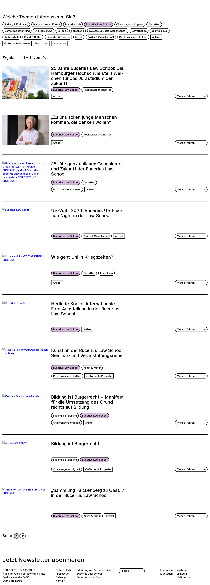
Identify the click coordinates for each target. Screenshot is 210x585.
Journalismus (160, 31)
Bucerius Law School (98, 24)
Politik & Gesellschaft (100, 37)
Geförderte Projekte (17, 43)
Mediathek (41, 43)
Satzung (61, 577)
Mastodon (166, 573)
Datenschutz (63, 570)
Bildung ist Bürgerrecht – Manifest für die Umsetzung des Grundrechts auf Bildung (87, 402)
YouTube (182, 570)
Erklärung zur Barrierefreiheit (95, 570)
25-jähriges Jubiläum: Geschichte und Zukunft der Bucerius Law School (86, 169)
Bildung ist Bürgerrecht (75, 444)
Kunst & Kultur (33, 37)
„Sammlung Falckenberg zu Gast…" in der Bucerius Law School (88, 493)
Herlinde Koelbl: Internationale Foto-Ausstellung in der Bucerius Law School (85, 309)
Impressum (62, 573)
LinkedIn (182, 573)
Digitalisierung (43, 31)
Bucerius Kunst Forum (46, 24)
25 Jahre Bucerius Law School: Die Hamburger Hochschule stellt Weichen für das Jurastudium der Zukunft (87, 76)
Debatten (154, 24)
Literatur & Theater (58, 37)
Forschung (77, 31)
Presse (125, 571)
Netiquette (183, 577)
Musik (78, 37)
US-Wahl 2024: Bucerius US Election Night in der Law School (87, 213)
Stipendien (59, 43)
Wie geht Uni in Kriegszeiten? (82, 257)
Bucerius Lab (73, 24)
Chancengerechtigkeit (129, 24)
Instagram (166, 570)
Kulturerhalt (11, 37)
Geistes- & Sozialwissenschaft (108, 31)
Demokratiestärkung (17, 31)
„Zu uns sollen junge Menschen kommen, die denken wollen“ (84, 120)
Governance (139, 31)
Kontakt (60, 580)
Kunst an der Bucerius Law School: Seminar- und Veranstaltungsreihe (87, 353)
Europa (61, 31)
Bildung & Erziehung (16, 24)
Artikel (156, 37)
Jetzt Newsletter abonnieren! (44, 559)
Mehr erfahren (186, 96)
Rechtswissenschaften (133, 37)
